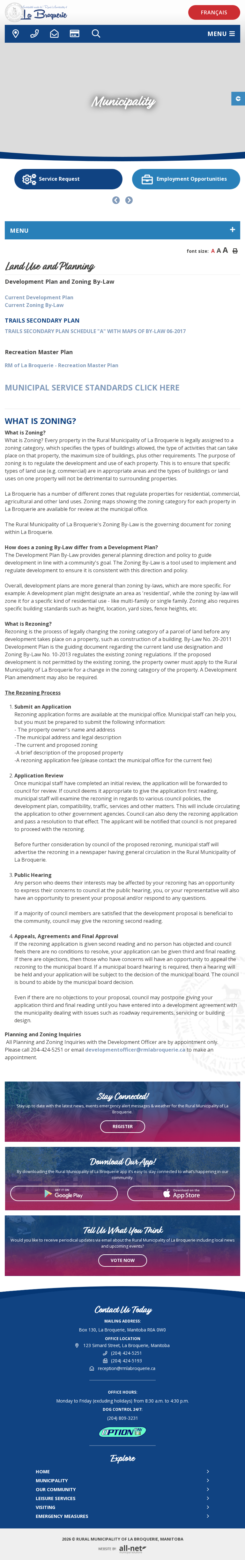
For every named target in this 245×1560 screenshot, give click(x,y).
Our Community (56, 1489)
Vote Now (123, 1260)
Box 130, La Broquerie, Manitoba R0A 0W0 (122, 1330)
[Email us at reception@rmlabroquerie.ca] (54, 33)
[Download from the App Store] (181, 1193)
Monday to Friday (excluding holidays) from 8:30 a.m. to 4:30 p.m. (122, 1401)
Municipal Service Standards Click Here (92, 387)
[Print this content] (235, 251)
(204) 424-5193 (126, 1361)
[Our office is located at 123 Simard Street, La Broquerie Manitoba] (14, 33)
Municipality (52, 1480)
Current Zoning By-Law (34, 305)
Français (214, 12)
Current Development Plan (39, 297)
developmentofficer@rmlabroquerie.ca (135, 1049)
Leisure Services (56, 1498)
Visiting (45, 1507)
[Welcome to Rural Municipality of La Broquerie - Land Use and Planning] (53, 12)
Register (123, 1126)
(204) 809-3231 (122, 1418)
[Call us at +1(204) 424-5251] (34, 33)
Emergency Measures (62, 1516)
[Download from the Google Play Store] (64, 1193)
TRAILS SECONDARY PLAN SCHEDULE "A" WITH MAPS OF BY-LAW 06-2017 (95, 331)
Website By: (108, 1549)
